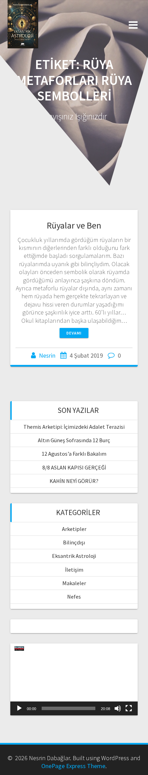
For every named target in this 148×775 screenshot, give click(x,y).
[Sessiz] (117, 708)
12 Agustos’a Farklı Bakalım (74, 453)
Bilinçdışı (74, 542)
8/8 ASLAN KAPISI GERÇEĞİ (74, 467)
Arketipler (74, 528)
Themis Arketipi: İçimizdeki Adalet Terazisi (74, 426)
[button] (74, 679)
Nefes (74, 596)
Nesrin (47, 355)
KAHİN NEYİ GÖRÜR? (74, 480)
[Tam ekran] (128, 708)
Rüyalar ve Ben (74, 225)
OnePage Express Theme (73, 766)
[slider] (68, 708)
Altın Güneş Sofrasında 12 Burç (74, 440)
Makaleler (74, 583)
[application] (74, 679)
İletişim (74, 569)
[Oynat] (19, 708)
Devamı (74, 333)
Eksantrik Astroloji (74, 555)
